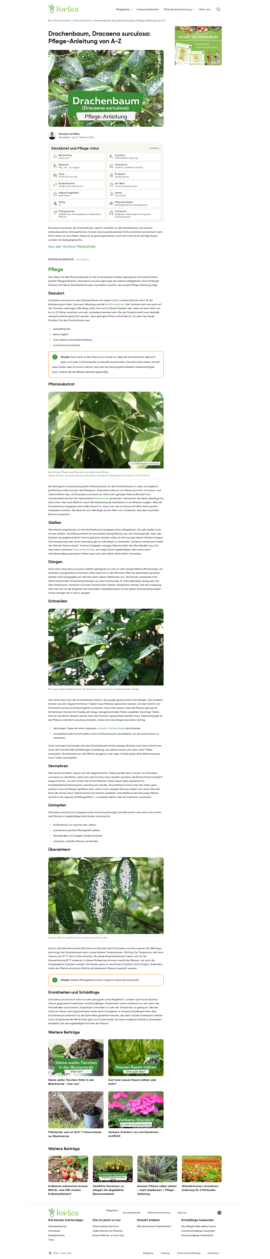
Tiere (51, 1239)
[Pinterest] (219, 1212)
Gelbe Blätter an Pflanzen (108, 1230)
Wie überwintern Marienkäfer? (154, 1226)
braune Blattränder (84, 549)
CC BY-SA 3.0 (142, 475)
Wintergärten (116, 304)
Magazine (148, 1253)
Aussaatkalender (148, 9)
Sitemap (165, 1253)
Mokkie (59, 475)
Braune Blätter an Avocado (108, 1235)
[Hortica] (63, 9)
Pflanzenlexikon (62, 20)
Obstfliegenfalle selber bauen (198, 1226)
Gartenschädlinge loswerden (198, 1230)
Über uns (204, 9)
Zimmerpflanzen (82, 20)
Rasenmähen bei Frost (106, 1226)
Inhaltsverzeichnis (68, 259)
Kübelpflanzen (56, 1235)
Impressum (213, 1253)
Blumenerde (101, 498)
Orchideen (54, 1230)
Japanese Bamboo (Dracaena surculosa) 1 (87, 475)
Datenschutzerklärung (188, 1253)
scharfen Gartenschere (111, 728)
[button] (131, 9)
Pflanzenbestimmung (178, 9)
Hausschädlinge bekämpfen (197, 1235)
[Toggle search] (218, 9)
